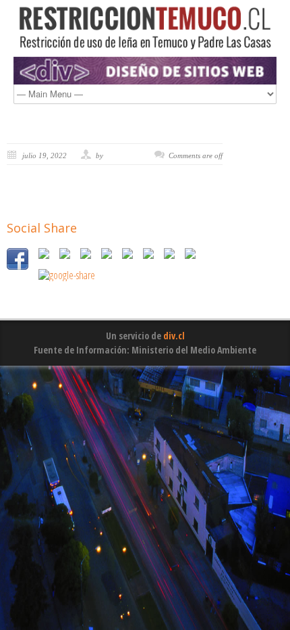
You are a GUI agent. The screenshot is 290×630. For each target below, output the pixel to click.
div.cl (174, 335)
